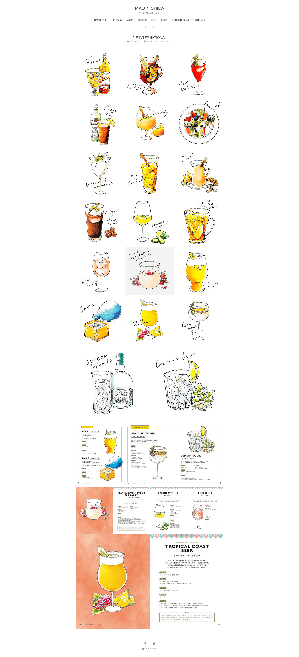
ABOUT (130, 20)
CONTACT (142, 20)
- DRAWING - (117, 20)
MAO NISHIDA (149, 8)
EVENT (154, 20)
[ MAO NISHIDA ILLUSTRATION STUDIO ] (188, 20)
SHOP (164, 20)
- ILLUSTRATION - (100, 20)
